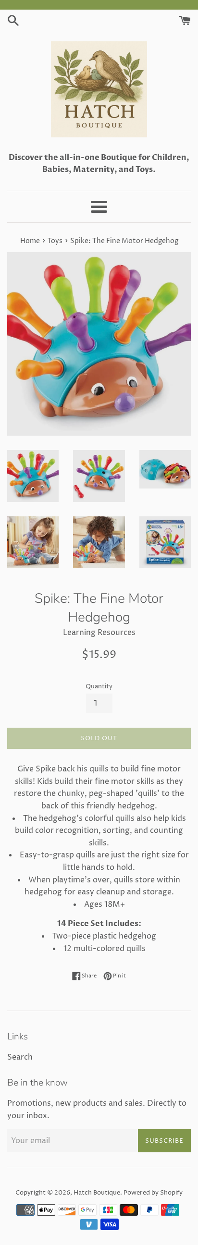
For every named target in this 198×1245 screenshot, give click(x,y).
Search (20, 1057)
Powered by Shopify (153, 1193)
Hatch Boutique (97, 1193)
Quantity (99, 687)
